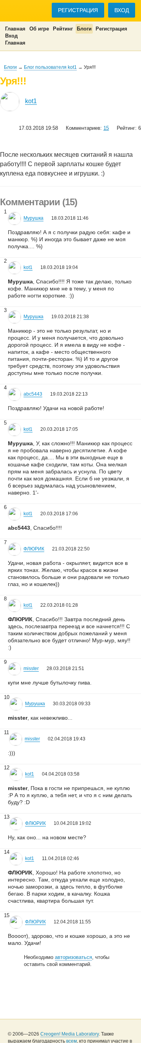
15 (106, 128)
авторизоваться (73, 957)
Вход (121, 10)
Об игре (39, 29)
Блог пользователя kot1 (50, 67)
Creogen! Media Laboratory (69, 1034)
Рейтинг (63, 29)
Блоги (84, 29)
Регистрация (78, 10)
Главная (15, 29)
